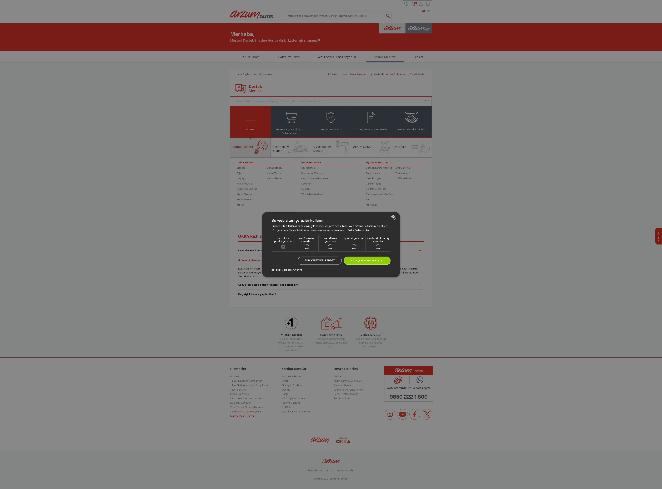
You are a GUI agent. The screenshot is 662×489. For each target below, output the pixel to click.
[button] (287, 270)
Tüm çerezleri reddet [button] (319, 260)
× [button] (394, 219)
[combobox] (393, 216)
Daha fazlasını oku (358, 230)
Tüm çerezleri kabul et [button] (367, 260)
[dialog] (331, 244)
